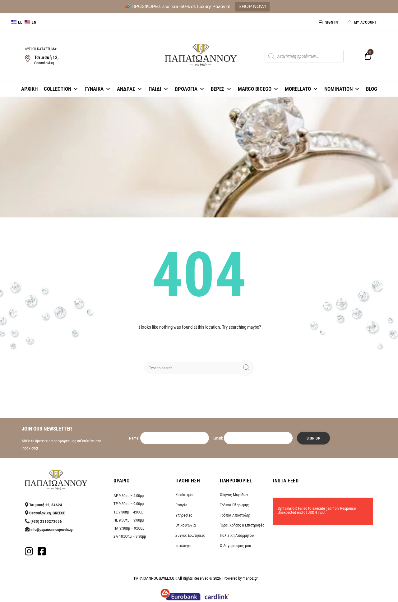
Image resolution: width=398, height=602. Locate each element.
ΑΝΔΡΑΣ (126, 89)
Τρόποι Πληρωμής (234, 505)
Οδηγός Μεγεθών (234, 494)
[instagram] (29, 553)
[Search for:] (194, 368)
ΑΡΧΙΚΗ (29, 89)
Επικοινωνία (185, 525)
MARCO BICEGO (254, 89)
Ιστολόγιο (183, 545)
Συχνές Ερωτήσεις (190, 535)
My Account (365, 22)
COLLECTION (57, 89)
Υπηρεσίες (183, 515)
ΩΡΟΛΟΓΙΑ (186, 89)
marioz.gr (250, 578)
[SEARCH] (248, 368)
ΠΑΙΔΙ (155, 89)
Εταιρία (181, 505)
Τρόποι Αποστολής (235, 515)
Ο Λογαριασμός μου (235, 545)
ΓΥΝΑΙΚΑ (94, 89)
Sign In (331, 22)
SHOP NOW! (252, 6)
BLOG (371, 89)
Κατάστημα (183, 494)
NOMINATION (338, 89)
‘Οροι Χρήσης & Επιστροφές (242, 525)
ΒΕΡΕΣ (217, 89)
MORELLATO (298, 89)
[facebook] (42, 553)
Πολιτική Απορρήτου (237, 535)
